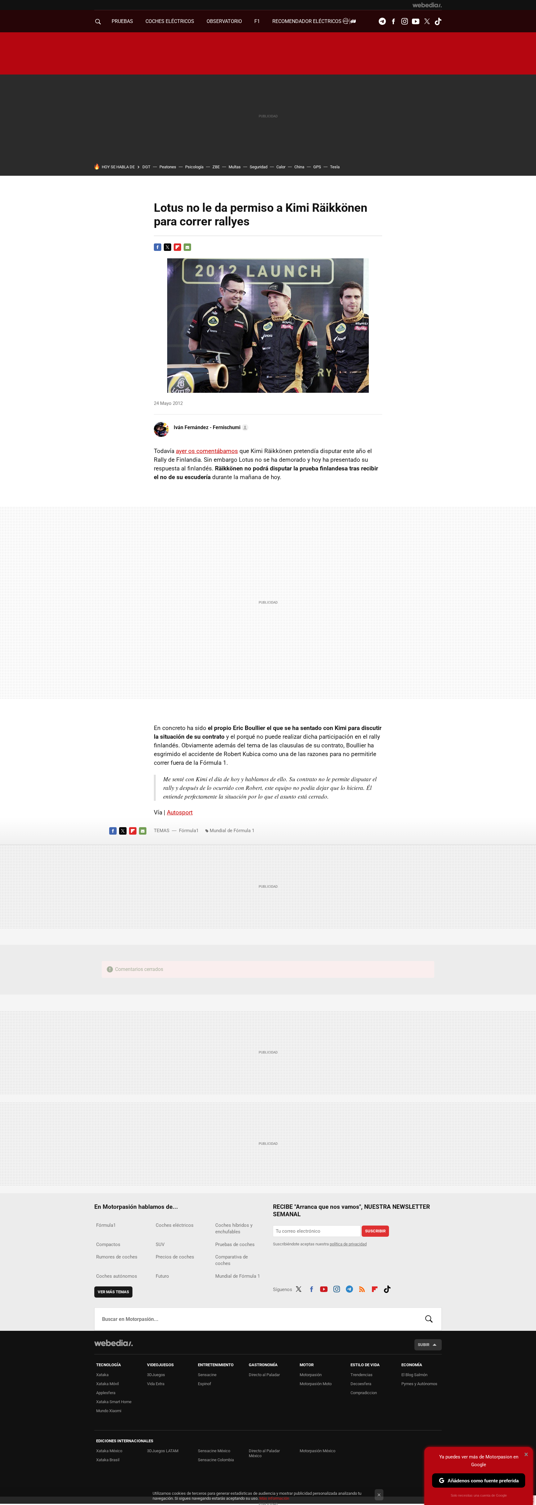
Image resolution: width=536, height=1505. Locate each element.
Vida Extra (155, 1383)
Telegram (382, 21)
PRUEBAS (122, 21)
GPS (317, 167)
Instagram (404, 21)
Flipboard (177, 247)
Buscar (429, 1319)
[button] (210, 428)
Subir (423, 1344)
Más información (274, 1498)
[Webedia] (427, 5)
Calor (280, 167)
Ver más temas (113, 1292)
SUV (160, 1244)
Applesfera (105, 1392)
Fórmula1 (189, 830)
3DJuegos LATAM (162, 1450)
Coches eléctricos (175, 1225)
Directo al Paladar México (264, 1453)
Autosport (180, 812)
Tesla (335, 167)
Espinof (204, 1383)
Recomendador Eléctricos (307, 21)
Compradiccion (364, 1392)
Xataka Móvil (107, 1383)
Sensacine (207, 1374)
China (299, 167)
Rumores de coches (116, 1257)
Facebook (393, 21)
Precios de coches (175, 1257)
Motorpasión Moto (316, 1383)
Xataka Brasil (107, 1459)
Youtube (415, 21)
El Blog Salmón (414, 1374)
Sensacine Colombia (216, 1459)
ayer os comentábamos (207, 451)
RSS (362, 1288)
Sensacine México (214, 1450)
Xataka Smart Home (114, 1401)
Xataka (102, 1374)
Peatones (167, 167)
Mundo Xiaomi (108, 1410)
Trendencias (362, 1374)
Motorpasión (311, 1374)
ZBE (216, 167)
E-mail (187, 247)
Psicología (194, 167)
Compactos (108, 1244)
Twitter (427, 21)
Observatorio (224, 21)
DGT (146, 167)
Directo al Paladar (264, 1374)
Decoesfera (361, 1383)
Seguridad (258, 167)
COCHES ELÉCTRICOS (169, 21)
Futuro (162, 1276)
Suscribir (375, 1231)
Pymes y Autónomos (419, 1383)
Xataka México (109, 1450)
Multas (235, 167)
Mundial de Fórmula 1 (232, 830)
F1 (257, 21)
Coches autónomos (116, 1276)
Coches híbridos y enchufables (233, 1228)
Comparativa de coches (231, 1260)
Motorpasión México (317, 1450)
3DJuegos (156, 1374)
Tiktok (438, 21)
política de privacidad (348, 1244)
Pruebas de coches (235, 1244)
